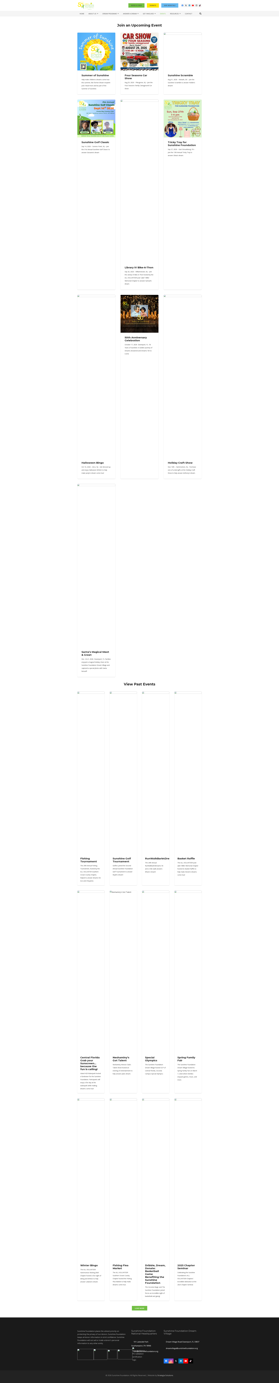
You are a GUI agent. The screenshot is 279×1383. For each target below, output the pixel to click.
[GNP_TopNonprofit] (125, 1354)
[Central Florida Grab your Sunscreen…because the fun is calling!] (91, 992)
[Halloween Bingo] (96, 387)
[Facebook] (182, 5)
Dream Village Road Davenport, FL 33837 (182, 1342)
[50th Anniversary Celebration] (139, 387)
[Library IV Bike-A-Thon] (139, 195)
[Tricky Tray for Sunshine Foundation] (183, 195)
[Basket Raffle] (188, 788)
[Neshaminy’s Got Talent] (123, 992)
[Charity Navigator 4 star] (100, 1354)
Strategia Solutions (165, 1375)
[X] (186, 5)
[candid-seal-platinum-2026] (112, 1354)
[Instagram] (196, 5)
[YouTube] (193, 5)
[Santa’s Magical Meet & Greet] (96, 580)
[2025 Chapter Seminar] (188, 1199)
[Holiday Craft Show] (183, 387)
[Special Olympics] (155, 992)
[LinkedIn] (189, 5)
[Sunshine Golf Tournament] (123, 788)
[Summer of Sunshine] (96, 63)
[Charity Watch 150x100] (85, 1354)
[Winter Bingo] (91, 1199)
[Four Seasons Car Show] (139, 63)
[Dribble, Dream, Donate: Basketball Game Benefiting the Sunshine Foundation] (155, 1199)
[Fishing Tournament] (91, 788)
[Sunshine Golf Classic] (96, 195)
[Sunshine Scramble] (183, 63)
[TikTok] (200, 5)
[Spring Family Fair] (188, 992)
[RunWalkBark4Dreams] (155, 788)
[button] (97, 14)
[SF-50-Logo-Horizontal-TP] (86, 5)
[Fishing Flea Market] (123, 1199)
